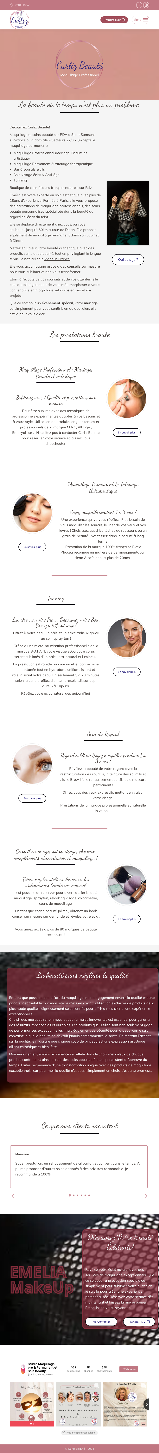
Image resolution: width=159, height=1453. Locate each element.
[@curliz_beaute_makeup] (23, 1369)
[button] (13, 1196)
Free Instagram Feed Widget (81, 1432)
